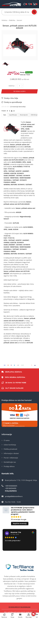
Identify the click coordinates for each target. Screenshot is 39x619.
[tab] (5, 115)
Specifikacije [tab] (13, 115)
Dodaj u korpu (20, 91)
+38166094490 (10, 488)
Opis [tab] (4, 115)
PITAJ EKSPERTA (11, 491)
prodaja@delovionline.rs (13, 496)
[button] (33, 614)
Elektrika (12, 20)
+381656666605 (11, 486)
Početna (4, 20)
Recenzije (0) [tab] (24, 115)
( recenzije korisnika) (17, 107)
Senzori (19, 20)
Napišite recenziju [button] (20, 523)
